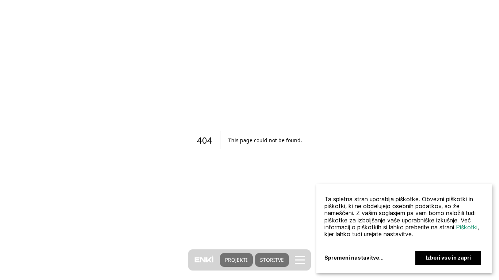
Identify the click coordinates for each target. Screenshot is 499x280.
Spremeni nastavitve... (354, 258)
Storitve (272, 259)
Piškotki (466, 227)
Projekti (236, 259)
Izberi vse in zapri (448, 257)
